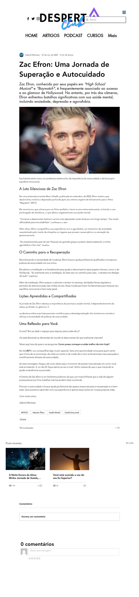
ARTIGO (24, 412)
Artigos (23, 419)
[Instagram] (38, 19)
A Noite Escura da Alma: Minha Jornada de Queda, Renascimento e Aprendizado (23, 476)
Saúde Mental (54, 412)
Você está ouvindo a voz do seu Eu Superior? (68, 476)
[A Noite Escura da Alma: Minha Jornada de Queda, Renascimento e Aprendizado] (25, 459)
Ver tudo (129, 443)
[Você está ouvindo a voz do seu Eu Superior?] (69, 459)
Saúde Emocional (72, 412)
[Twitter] (33, 19)
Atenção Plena (38, 412)
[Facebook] (28, 19)
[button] (124, 12)
